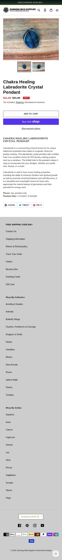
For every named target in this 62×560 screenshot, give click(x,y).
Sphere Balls (12, 380)
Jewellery (10, 349)
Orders (9, 261)
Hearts (9, 342)
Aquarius (10, 414)
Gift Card (10, 284)
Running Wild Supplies (26, 550)
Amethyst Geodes (14, 304)
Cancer (9, 429)
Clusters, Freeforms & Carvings (21, 326)
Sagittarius (11, 475)
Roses (9, 372)
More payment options (31, 128)
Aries (8, 422)
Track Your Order (14, 254)
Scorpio (9, 482)
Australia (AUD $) (30, 516)
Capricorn (10, 437)
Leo (7, 452)
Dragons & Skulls (14, 334)
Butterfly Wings (13, 319)
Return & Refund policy (17, 246)
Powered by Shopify (43, 550)
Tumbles (10, 395)
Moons (9, 357)
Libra (8, 460)
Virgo (8, 498)
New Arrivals (12, 364)
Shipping (20, 102)
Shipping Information (15, 239)
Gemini (9, 445)
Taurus (9, 490)
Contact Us (11, 231)
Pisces (9, 467)
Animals (9, 311)
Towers (9, 387)
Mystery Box (12, 269)
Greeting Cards (13, 276)
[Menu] (57, 10)
